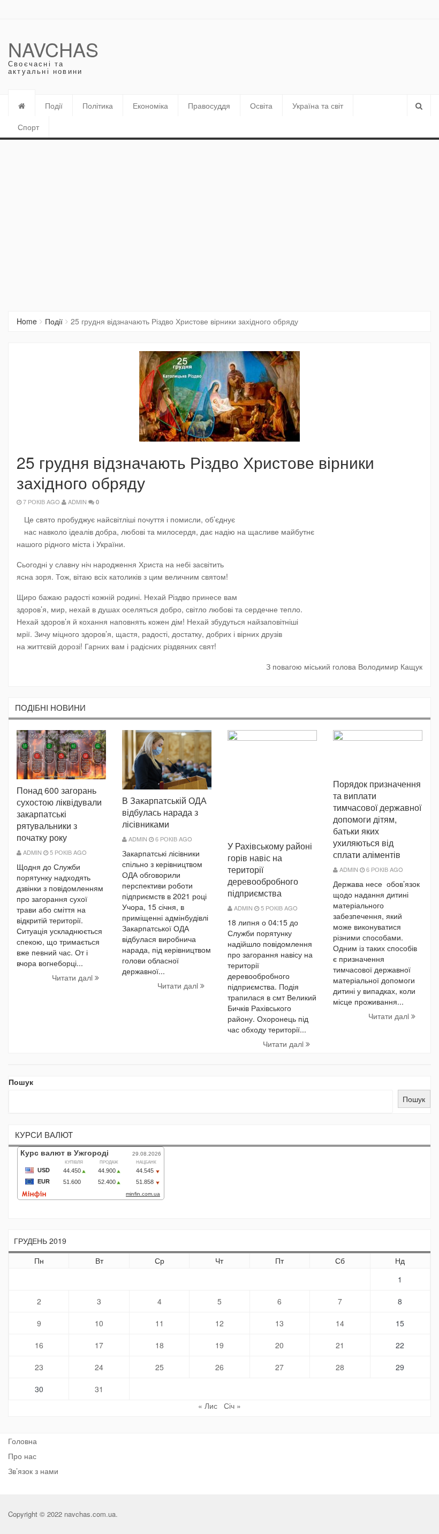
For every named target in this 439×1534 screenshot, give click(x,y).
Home (27, 321)
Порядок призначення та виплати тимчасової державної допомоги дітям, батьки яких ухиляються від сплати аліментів (377, 819)
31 (99, 1389)
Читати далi (73, 977)
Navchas (53, 49)
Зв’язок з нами (33, 1470)
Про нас (22, 1456)
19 (219, 1345)
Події (54, 105)
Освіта (261, 105)
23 (39, 1367)
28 (340, 1367)
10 (99, 1323)
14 (340, 1323)
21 (340, 1345)
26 (219, 1367)
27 (279, 1367)
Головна (22, 1441)
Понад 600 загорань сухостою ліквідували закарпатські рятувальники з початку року (59, 814)
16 (39, 1345)
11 (159, 1323)
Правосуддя (209, 105)
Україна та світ (317, 105)
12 (219, 1323)
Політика (97, 105)
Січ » (232, 1405)
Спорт (28, 126)
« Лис (207, 1405)
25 (159, 1367)
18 (159, 1345)
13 (279, 1323)
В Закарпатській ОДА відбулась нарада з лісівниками (164, 812)
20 (279, 1345)
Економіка (150, 105)
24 (99, 1367)
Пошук (21, 1081)
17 (99, 1345)
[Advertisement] (219, 220)
